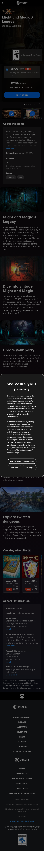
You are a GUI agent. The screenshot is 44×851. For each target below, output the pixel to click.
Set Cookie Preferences (22, 461)
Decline (14, 467)
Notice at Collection (23, 409)
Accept (29, 467)
